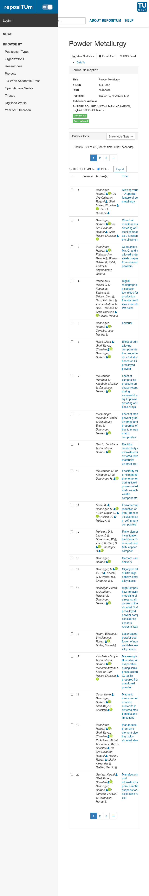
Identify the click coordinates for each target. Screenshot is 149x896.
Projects (10, 73)
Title (125, 176)
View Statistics (85, 56)
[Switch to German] (47, 7)
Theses (10, 95)
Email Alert (108, 56)
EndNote (89, 169)
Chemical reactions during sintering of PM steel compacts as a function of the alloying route (132, 229)
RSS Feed (129, 56)
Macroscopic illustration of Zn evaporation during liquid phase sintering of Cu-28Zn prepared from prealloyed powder (133, 671)
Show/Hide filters (120, 136)
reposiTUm (18, 7)
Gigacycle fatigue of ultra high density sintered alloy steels (132, 575)
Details (81, 62)
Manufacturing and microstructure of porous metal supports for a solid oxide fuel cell (132, 785)
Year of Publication (18, 110)
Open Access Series (19, 88)
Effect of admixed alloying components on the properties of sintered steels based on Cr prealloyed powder (132, 355)
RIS (75, 169)
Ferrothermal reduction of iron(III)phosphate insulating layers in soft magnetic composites (133, 514)
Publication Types (17, 51)
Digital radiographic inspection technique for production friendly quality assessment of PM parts (131, 294)
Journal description (85, 70)
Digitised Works (16, 103)
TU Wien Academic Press (22, 81)
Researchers (14, 66)
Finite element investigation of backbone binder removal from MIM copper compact (132, 541)
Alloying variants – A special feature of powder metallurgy (133, 195)
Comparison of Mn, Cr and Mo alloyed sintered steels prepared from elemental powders (131, 256)
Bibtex (105, 169)
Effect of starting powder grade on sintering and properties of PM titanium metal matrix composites (132, 425)
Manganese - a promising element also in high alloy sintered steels (131, 732)
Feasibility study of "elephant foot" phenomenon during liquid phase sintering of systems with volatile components (133, 484)
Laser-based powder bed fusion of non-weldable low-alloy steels (130, 641)
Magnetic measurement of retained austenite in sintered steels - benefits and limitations (132, 705)
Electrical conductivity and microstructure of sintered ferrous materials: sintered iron (132, 454)
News (7, 34)
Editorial (127, 323)
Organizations (14, 59)
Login (7, 20)
